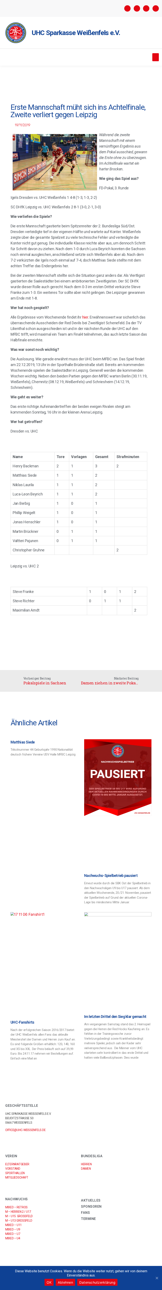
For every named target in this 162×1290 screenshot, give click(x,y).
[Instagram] (137, 8)
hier (85, 317)
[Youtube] (156, 8)
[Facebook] (127, 8)
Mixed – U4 (12, 1238)
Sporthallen (15, 1173)
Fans (85, 1213)
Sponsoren (91, 1207)
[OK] (157, 1278)
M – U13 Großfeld (18, 1220)
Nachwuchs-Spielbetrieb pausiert (111, 875)
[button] (155, 57)
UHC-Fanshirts (22, 1022)
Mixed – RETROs (16, 1207)
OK (49, 1282)
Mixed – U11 (13, 1225)
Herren (86, 1164)
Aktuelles (91, 1200)
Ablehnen (65, 1282)
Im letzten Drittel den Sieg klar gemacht (115, 1016)
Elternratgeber (17, 1164)
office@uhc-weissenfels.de (25, 1130)
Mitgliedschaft (16, 1177)
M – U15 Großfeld (19, 1216)
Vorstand (12, 1168)
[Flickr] (146, 8)
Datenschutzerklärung (97, 1282)
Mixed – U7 (12, 1234)
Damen (86, 1168)
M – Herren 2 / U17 (18, 1211)
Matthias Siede (23, 742)
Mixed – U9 (12, 1229)
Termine (88, 1219)
